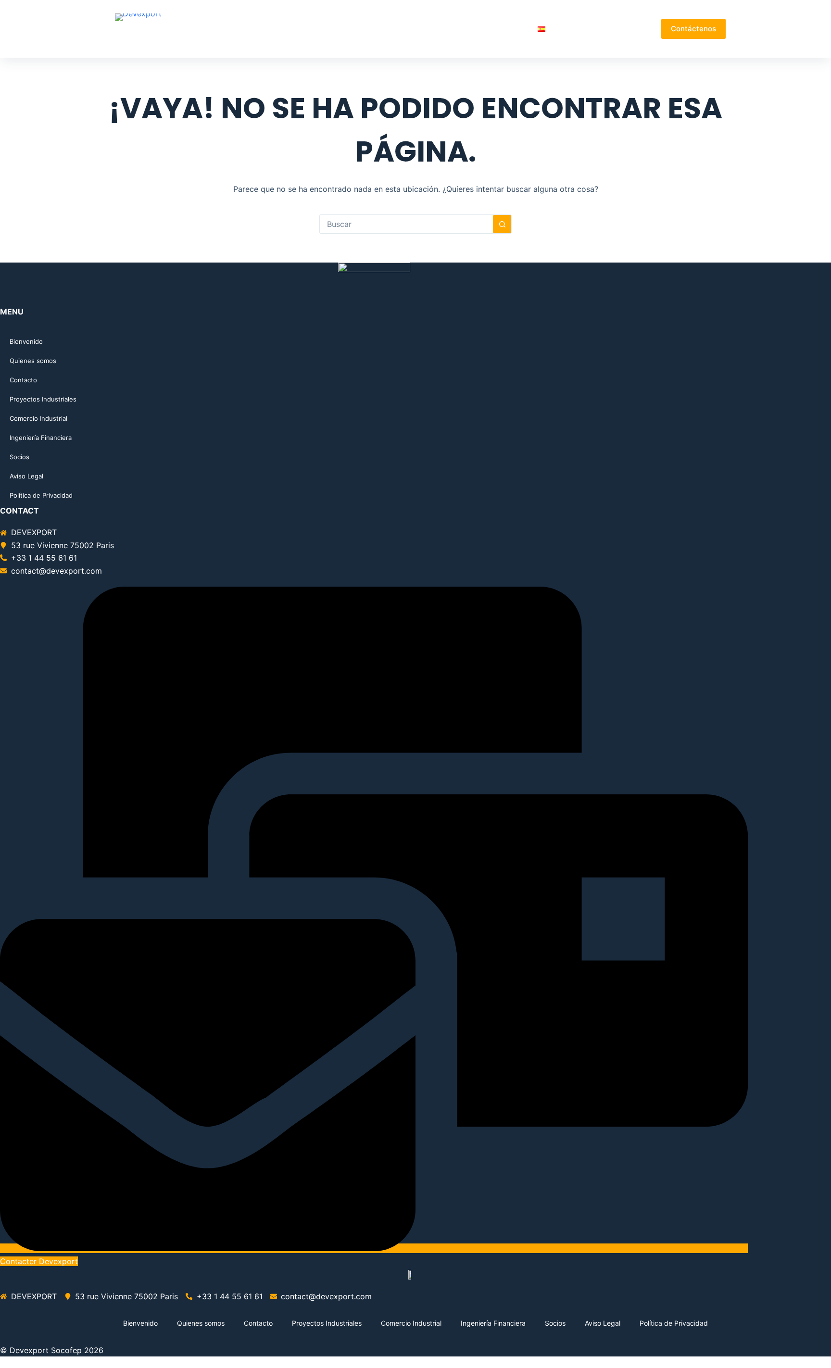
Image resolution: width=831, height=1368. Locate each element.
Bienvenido (298, 29)
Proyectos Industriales (43, 399)
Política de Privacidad (41, 495)
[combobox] (406, 224)
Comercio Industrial (38, 418)
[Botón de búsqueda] (502, 224)
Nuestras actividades (438, 29)
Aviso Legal (26, 476)
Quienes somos (357, 29)
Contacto (23, 380)
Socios (514, 29)
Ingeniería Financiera (41, 437)
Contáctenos (693, 28)
